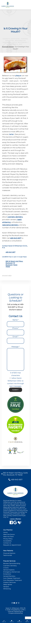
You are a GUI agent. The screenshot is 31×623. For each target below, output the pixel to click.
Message (15, 347)
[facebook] (12, 603)
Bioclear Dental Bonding (11, 563)
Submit (15, 390)
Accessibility (7, 541)
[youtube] (14, 603)
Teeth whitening (19, 42)
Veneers (6, 586)
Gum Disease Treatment (11, 578)
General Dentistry (9, 576)
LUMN (22, 610)
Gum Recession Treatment (12, 580)
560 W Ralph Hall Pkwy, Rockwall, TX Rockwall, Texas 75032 (14, 263)
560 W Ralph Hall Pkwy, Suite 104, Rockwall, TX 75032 (15, 474)
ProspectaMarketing (15, 613)
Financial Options (9, 553)
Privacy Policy (8, 539)
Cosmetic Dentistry (11, 38)
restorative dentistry (10, 225)
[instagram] (18, 603)
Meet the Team (8, 536)
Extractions (7, 574)
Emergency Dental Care (11, 572)
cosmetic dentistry (15, 217)
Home (5, 532)
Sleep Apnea (7, 584)
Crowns (6, 568)
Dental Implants (8, 570)
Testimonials (7, 555)
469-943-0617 (15, 238)
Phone (15, 328)
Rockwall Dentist (8, 46)
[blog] (16, 603)
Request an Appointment (12, 545)
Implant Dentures (9, 582)
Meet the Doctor (9, 534)
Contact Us (7, 543)
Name (16, 320)
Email (15, 337)
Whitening (7, 589)
